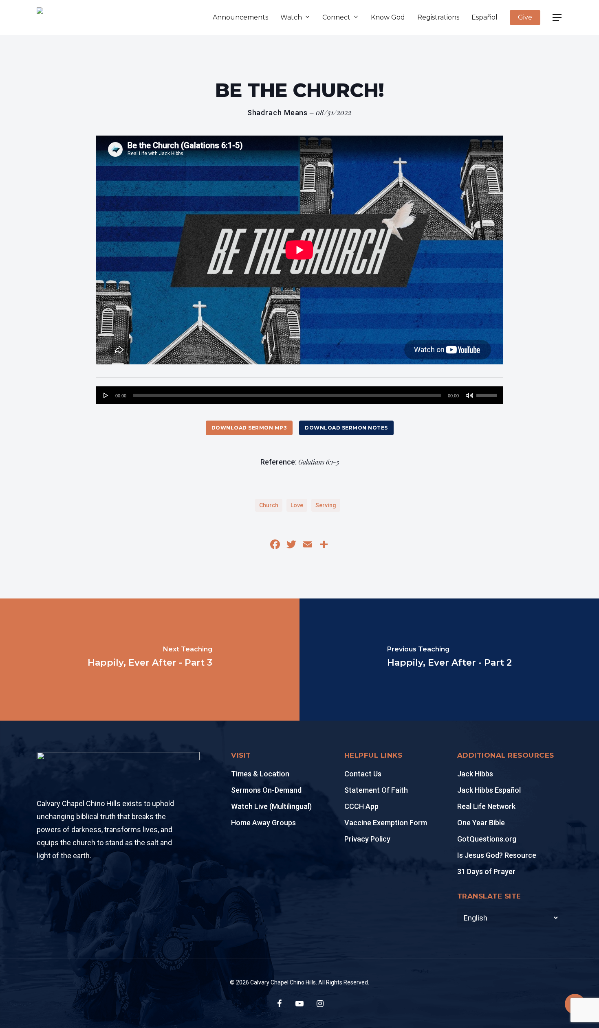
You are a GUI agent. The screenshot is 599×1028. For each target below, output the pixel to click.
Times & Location (260, 773)
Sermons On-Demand (266, 790)
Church (268, 505)
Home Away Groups (263, 822)
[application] (299, 395)
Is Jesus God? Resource (496, 855)
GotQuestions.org (486, 839)
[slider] (487, 392)
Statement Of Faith (376, 790)
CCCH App (361, 806)
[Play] (106, 395)
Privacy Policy (367, 839)
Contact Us (362, 773)
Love (297, 505)
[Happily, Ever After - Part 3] (150, 659)
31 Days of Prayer (486, 871)
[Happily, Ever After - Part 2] (449, 659)
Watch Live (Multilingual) (271, 806)
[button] (557, 17)
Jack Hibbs (475, 773)
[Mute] (469, 395)
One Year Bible (481, 822)
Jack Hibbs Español (489, 790)
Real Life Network (486, 806)
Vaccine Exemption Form (385, 822)
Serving (325, 505)
